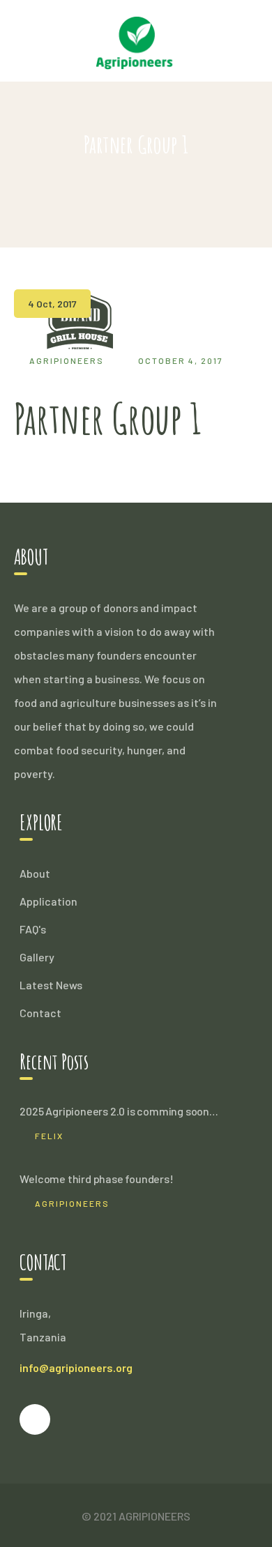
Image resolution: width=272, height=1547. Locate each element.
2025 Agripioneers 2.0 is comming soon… (119, 1111)
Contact (40, 1012)
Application (48, 901)
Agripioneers (66, 360)
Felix (49, 1136)
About (35, 873)
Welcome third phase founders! (96, 1178)
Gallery (37, 956)
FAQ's (33, 929)
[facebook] (35, 1419)
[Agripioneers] (136, 38)
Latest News (51, 984)
